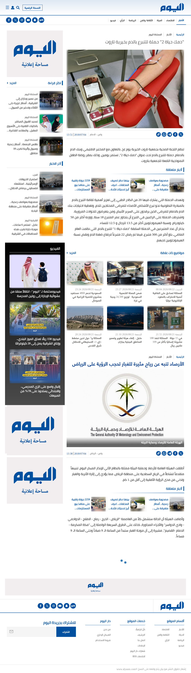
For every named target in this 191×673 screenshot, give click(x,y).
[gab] (41, 20)
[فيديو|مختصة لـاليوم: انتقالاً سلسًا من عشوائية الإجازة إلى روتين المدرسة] (35, 271)
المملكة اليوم (155, 34)
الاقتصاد (170, 20)
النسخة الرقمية (32, 7)
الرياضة (132, 20)
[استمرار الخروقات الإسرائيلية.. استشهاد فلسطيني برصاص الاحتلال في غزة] (51, 181)
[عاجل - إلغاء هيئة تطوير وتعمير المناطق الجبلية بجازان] (125, 318)
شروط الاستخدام (103, 640)
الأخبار (181, 20)
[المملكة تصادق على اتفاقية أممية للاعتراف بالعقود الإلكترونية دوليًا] (165, 273)
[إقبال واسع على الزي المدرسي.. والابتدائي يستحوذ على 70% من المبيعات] (35, 366)
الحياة (159, 20)
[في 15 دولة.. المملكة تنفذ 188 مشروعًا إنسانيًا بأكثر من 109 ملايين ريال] (165, 318)
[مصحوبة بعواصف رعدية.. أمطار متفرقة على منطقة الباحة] (51, 203)
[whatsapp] (164, 134)
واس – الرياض (96, 453)
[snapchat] (35, 20)
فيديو (113, 20)
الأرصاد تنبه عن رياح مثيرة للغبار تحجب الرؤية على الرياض (128, 363)
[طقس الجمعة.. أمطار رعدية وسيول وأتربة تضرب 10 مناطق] (51, 146)
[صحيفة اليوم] (172, 7)
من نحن (107, 629)
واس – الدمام (96, 134)
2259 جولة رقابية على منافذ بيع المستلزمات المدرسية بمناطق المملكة (80, 185)
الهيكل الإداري (104, 635)
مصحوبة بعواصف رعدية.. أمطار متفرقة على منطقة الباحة (158, 185)
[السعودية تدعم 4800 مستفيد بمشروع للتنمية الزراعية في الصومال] (85, 273)
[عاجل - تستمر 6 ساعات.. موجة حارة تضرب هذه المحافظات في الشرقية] (51, 226)
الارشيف (141, 635)
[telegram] (169, 134)
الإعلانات (141, 645)
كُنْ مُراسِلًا (140, 629)
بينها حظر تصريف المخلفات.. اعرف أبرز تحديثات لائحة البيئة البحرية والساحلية (119, 185)
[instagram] (22, 20)
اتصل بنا (141, 640)
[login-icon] (12, 7)
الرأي (122, 20)
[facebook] (9, 20)
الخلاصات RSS (139, 656)
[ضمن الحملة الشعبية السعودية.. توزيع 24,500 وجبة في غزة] (125, 273)
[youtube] (28, 20)
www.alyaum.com (126, 669)
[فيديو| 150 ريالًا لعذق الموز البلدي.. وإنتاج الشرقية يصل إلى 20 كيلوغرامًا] (35, 319)
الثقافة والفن (146, 20)
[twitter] (15, 20)
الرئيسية (180, 34)
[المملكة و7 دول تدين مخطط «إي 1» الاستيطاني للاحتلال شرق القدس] (85, 318)
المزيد (72, 253)
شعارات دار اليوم (137, 651)
